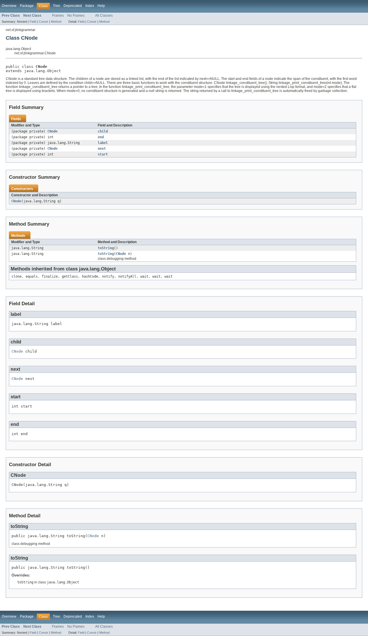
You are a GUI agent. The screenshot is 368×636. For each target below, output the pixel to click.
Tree (56, 6)
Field (33, 21)
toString (106, 248)
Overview (9, 6)
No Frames (76, 16)
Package (27, 6)
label (103, 143)
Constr (43, 21)
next (102, 149)
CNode (52, 131)
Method (56, 21)
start (103, 154)
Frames (58, 16)
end (101, 137)
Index (89, 6)
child (103, 131)
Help (101, 6)
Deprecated (73, 6)
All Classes (104, 16)
